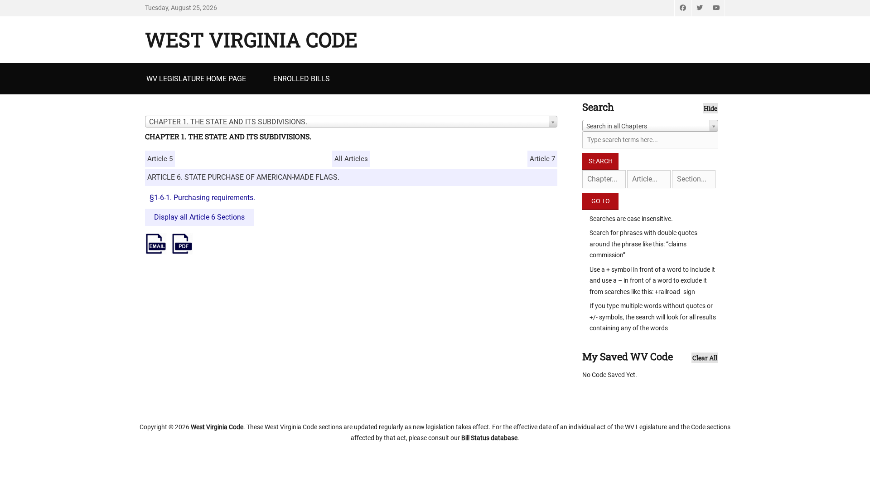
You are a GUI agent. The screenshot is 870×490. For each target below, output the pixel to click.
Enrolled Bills (301, 78)
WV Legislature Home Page (196, 78)
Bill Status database (489, 437)
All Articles (351, 159)
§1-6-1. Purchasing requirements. (202, 197)
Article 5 (160, 159)
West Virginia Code (251, 39)
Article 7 (542, 159)
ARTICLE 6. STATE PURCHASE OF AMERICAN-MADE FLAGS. (243, 177)
